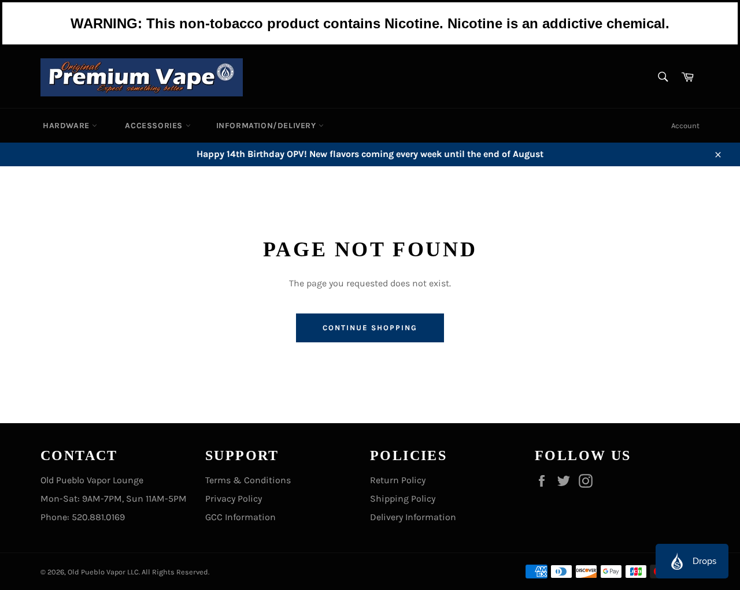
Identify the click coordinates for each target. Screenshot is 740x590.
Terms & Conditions (248, 480)
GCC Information (240, 516)
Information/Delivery (267, 125)
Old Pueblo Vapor (96, 571)
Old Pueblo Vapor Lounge (91, 480)
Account (685, 125)
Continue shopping (370, 327)
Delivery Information (413, 516)
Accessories (155, 125)
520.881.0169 (98, 516)
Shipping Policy (402, 498)
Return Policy (398, 480)
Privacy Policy (233, 498)
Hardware (67, 125)
